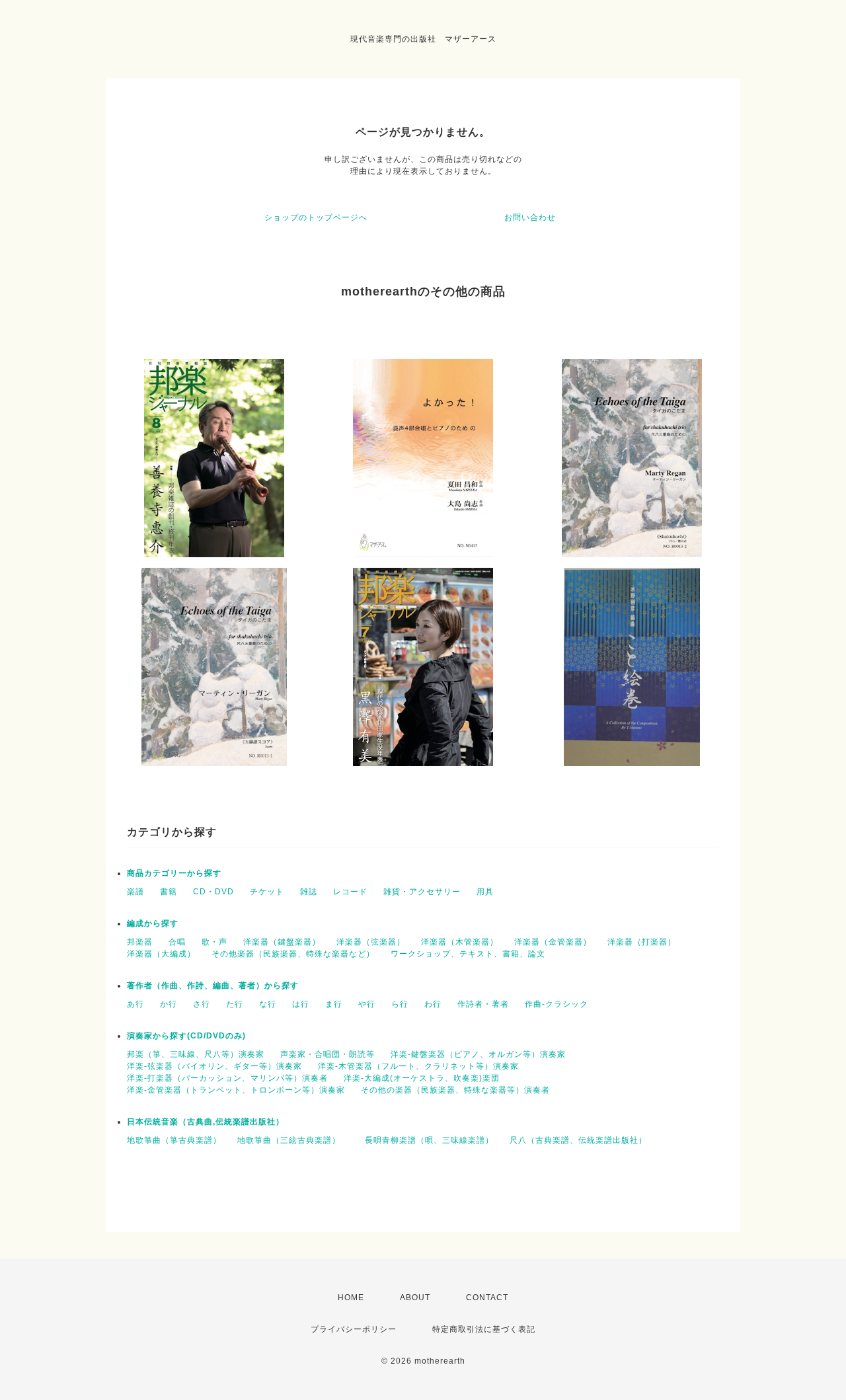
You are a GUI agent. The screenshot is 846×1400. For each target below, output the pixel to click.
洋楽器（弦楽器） (370, 942)
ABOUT (415, 1297)
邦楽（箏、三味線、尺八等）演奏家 (195, 1054)
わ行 (433, 1004)
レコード (350, 891)
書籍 (168, 891)
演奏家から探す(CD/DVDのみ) (186, 1035)
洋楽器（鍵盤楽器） (282, 942)
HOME (351, 1297)
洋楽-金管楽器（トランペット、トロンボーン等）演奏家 (236, 1090)
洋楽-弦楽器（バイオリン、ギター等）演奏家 (214, 1066)
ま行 (333, 1004)
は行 (300, 1004)
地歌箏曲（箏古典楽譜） (174, 1140)
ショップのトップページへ (315, 217)
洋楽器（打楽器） (641, 942)
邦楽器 (140, 942)
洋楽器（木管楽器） (459, 942)
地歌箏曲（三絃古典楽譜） (293, 1140)
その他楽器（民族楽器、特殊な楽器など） (293, 953)
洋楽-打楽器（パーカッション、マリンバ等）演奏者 (227, 1078)
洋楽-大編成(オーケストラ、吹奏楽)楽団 (422, 1078)
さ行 (201, 1004)
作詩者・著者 (483, 1004)
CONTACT (487, 1297)
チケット (267, 891)
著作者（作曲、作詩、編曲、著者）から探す (213, 985)
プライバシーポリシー (354, 1329)
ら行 (399, 1004)
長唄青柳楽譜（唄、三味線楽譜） (429, 1140)
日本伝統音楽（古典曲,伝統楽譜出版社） (205, 1121)
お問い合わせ (530, 217)
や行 (366, 1004)
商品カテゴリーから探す (174, 873)
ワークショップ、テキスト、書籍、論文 (468, 953)
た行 (234, 1004)
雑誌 (308, 891)
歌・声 (214, 942)
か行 (168, 1004)
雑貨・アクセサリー (422, 891)
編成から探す (152, 923)
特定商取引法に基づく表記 (483, 1329)
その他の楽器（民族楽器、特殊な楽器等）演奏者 (455, 1090)
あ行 (135, 1004)
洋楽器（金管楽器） (553, 942)
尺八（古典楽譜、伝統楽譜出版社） (578, 1140)
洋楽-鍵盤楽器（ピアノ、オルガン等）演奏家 (478, 1054)
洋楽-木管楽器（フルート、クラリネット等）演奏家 (418, 1066)
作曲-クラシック (556, 1004)
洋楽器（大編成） (161, 953)
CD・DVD (213, 891)
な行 (267, 1004)
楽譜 (135, 891)
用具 (485, 891)
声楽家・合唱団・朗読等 (327, 1054)
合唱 (177, 942)
